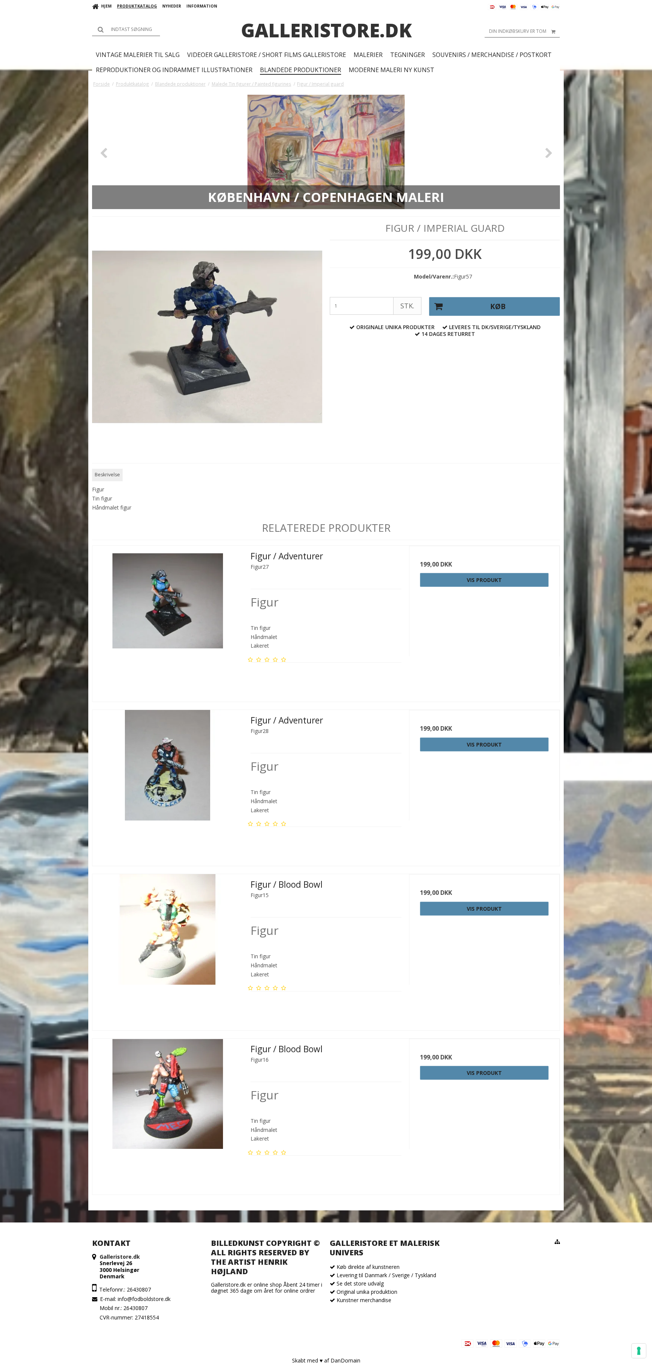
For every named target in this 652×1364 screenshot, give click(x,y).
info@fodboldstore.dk (144, 1298)
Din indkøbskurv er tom (517, 31)
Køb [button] (498, 306)
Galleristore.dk (326, 30)
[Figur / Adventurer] (167, 621)
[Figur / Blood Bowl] (167, 949)
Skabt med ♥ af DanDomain (326, 1360)
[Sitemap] (557, 1241)
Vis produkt (484, 579)
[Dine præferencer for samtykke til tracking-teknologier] (639, 1351)
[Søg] (126, 29)
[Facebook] (97, 1343)
